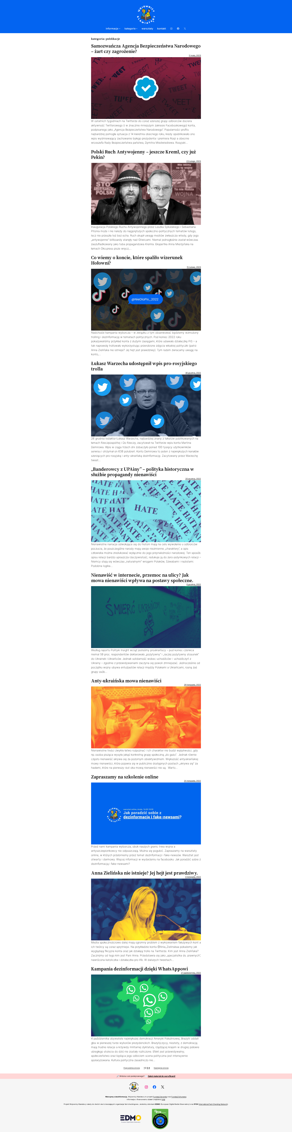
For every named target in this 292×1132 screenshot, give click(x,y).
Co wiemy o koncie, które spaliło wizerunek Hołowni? (137, 260)
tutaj (163, 1099)
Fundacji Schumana (178, 1097)
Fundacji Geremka (160, 1097)
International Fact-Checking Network (213, 1104)
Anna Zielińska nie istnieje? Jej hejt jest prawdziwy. (144, 873)
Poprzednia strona (132, 1068)
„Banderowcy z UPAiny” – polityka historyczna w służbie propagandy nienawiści (142, 471)
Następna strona (161, 1068)
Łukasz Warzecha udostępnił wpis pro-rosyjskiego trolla (144, 366)
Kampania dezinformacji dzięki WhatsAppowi (139, 968)
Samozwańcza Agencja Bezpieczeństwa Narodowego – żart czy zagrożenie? (146, 48)
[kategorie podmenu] (137, 28)
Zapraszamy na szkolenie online (124, 776)
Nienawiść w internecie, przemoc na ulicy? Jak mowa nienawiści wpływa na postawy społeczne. (142, 577)
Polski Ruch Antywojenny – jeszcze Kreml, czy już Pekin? (143, 154)
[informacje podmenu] (119, 28)
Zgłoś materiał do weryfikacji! (161, 1076)
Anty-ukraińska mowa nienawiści (126, 680)
